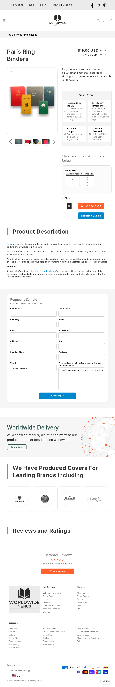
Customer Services (51, 605)
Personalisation (16, 641)
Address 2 (15, 341)
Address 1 (63, 330)
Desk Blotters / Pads (86, 628)
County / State (17, 352)
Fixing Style (14, 638)
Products (13, 628)
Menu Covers (15, 647)
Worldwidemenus (20, 680)
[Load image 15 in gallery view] (46, 142)
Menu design (14, 644)
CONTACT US (17, 5)
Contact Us (82, 602)
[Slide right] (54, 141)
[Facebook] (92, 5)
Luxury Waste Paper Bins (88, 631)
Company (14, 319)
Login (45, 599)
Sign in (43, 5)
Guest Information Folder (54, 631)
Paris (9, 244)
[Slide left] (10, 141)
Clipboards (47, 638)
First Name (16, 308)
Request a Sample (91, 215)
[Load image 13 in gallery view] (28, 142)
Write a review (57, 571)
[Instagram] (98, 5)
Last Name (64, 308)
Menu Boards (49, 635)
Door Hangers (83, 635)
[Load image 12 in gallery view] (19, 142)
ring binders (48, 271)
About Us (81, 592)
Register (46, 602)
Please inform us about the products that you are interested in (79, 364)
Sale (79, 641)
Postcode (62, 352)
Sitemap (46, 611)
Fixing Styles (49, 596)
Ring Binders (48, 644)
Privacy (80, 608)
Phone (62, 319)
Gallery (12, 635)
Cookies (80, 605)
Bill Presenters (49, 628)
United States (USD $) (20, 670)
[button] (4, 20)
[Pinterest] (105, 5)
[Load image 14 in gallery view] (37, 142)
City (61, 341)
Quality (80, 599)
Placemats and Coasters (88, 638)
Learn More (17, 447)
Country (14, 363)
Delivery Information (52, 592)
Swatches (13, 631)
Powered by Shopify (34, 680)
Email (13, 330)
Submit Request (58, 396)
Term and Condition (51, 608)
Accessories (48, 641)
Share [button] (68, 198)
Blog (31, 5)
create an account (62, 5)
